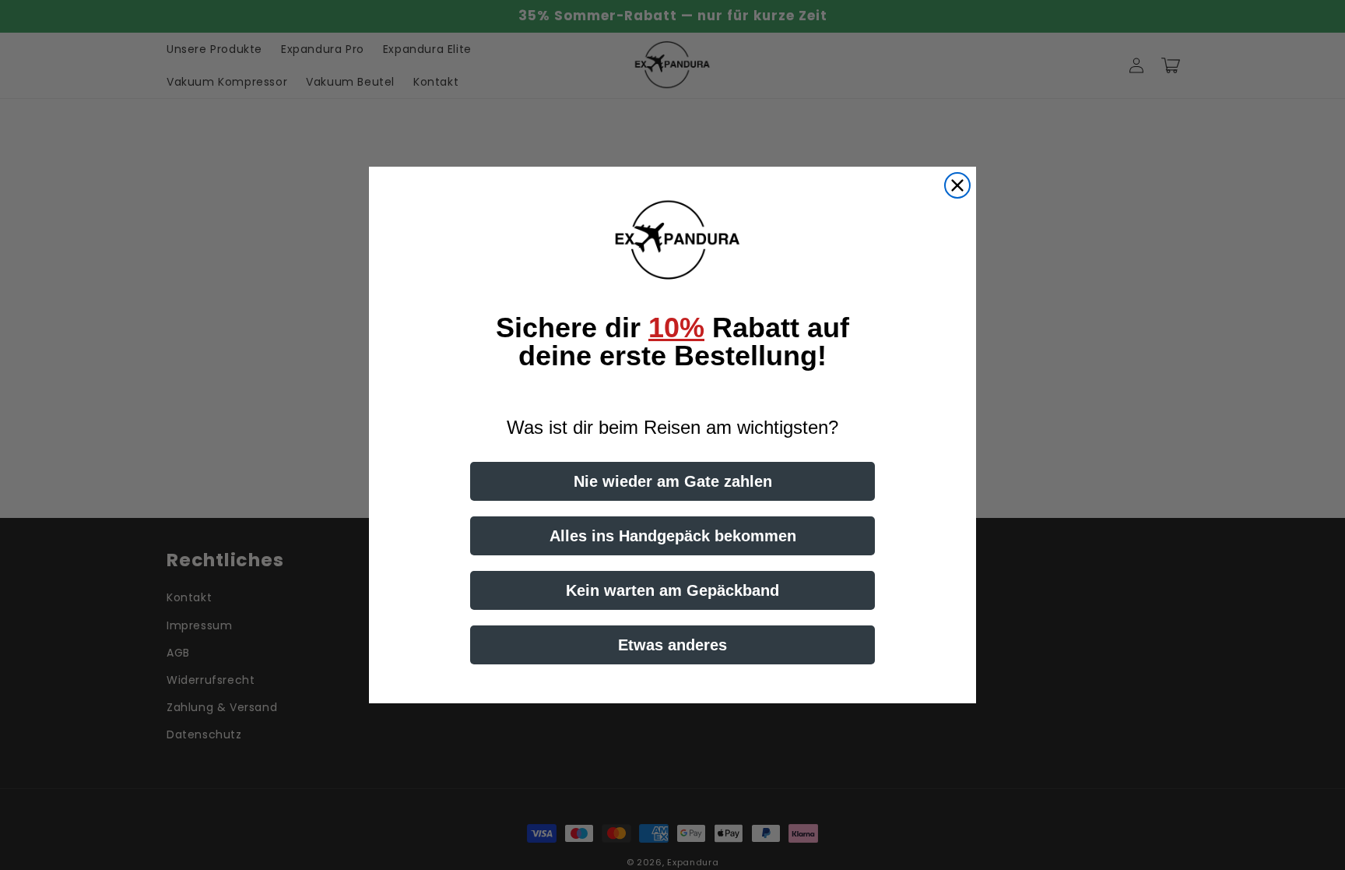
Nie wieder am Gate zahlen (673, 481)
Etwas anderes (672, 644)
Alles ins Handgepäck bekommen (673, 535)
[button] (672, 241)
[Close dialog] (957, 185)
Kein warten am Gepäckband (672, 590)
